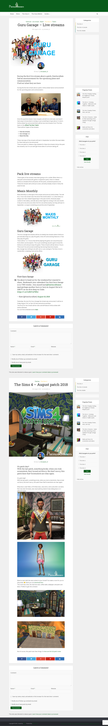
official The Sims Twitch (32, 125)
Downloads (77, 723)
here (36, 309)
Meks (24, 723)
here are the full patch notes (52, 651)
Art (73, 723)
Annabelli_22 (47, 29)
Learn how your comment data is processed (45, 372)
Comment (13, 331)
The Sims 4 (25, 14)
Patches (37, 381)
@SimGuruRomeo (53, 285)
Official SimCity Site (94, 723)
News (18, 14)
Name (13, 346)
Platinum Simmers (85, 723)
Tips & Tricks (64, 723)
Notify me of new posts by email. (21, 362)
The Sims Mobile (37, 14)
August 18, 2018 (43, 296)
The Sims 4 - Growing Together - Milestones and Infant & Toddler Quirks (89, 103)
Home (12, 14)
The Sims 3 (83, 152)
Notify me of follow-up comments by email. (24, 359)
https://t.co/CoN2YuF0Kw (28, 292)
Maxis (42, 22)
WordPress (35, 723)
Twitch (54, 22)
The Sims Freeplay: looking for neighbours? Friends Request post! (89, 95)
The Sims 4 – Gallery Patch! (52, 719)
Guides (47, 14)
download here (38, 582)
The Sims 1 (83, 144)
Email (33, 346)
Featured (28, 22)
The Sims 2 (83, 148)
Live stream (35, 22)
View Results (87, 162)
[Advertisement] (41, 161)
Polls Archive (80, 167)
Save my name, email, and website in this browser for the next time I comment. (35, 354)
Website (53, 346)
